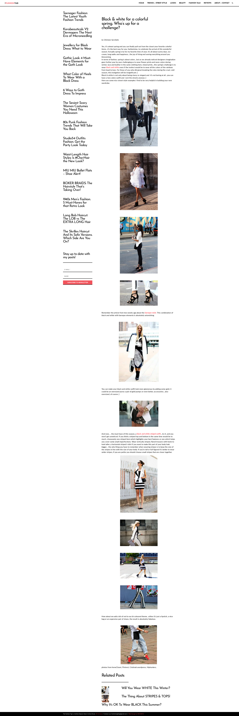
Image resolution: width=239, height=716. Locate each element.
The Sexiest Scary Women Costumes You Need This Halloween (75, 108)
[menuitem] (141, 3)
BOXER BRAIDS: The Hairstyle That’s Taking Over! (77, 187)
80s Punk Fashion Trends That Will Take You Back (77, 126)
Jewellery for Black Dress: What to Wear (77, 47)
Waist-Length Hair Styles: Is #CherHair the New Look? (76, 158)
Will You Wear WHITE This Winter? (145, 688)
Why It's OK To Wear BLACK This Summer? (131, 704)
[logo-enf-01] (11, 3)
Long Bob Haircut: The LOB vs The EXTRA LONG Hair (77, 219)
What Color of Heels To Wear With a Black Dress (77, 78)
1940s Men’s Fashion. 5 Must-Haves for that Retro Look (77, 203)
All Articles (99, 714)
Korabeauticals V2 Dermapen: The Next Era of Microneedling (77, 33)
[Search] (232, 3)
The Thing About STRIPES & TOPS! (145, 696)
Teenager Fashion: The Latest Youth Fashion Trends (75, 17)
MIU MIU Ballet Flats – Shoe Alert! (77, 172)
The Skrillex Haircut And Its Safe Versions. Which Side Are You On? (77, 236)
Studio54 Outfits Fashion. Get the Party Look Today (75, 142)
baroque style (150, 313)
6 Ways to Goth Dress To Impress (74, 92)
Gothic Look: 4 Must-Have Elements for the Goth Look (77, 61)
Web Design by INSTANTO (136, 714)
